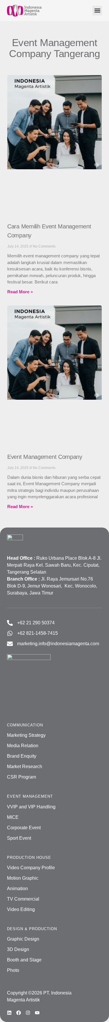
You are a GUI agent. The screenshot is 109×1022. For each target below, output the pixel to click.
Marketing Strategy (26, 735)
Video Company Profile (31, 867)
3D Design (18, 949)
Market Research (24, 766)
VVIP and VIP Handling (31, 806)
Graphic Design (23, 938)
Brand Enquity (21, 756)
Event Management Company (44, 457)
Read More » (20, 291)
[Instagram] (28, 1012)
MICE (13, 817)
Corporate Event (24, 827)
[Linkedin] (9, 1012)
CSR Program (21, 776)
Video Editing (21, 909)
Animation (17, 888)
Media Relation (22, 745)
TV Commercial (23, 898)
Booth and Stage (24, 959)
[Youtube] (37, 1012)
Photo (13, 970)
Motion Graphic (22, 878)
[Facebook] (18, 1012)
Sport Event (19, 838)
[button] (97, 10)
